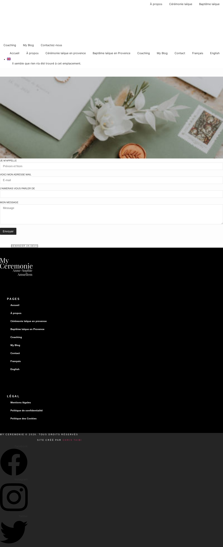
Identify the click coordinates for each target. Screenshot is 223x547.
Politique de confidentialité (26, 410)
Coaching (9, 45)
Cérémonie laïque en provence (65, 53)
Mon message (9, 202)
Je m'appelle (8, 160)
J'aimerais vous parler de (17, 188)
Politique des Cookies (23, 418)
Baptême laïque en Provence (111, 53)
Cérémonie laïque (180, 4)
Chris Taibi (72, 440)
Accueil (14, 53)
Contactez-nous (51, 45)
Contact (180, 53)
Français (197, 53)
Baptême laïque (209, 4)
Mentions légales (20, 402)
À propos (156, 4)
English (215, 53)
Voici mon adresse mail (15, 174)
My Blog (28, 45)
